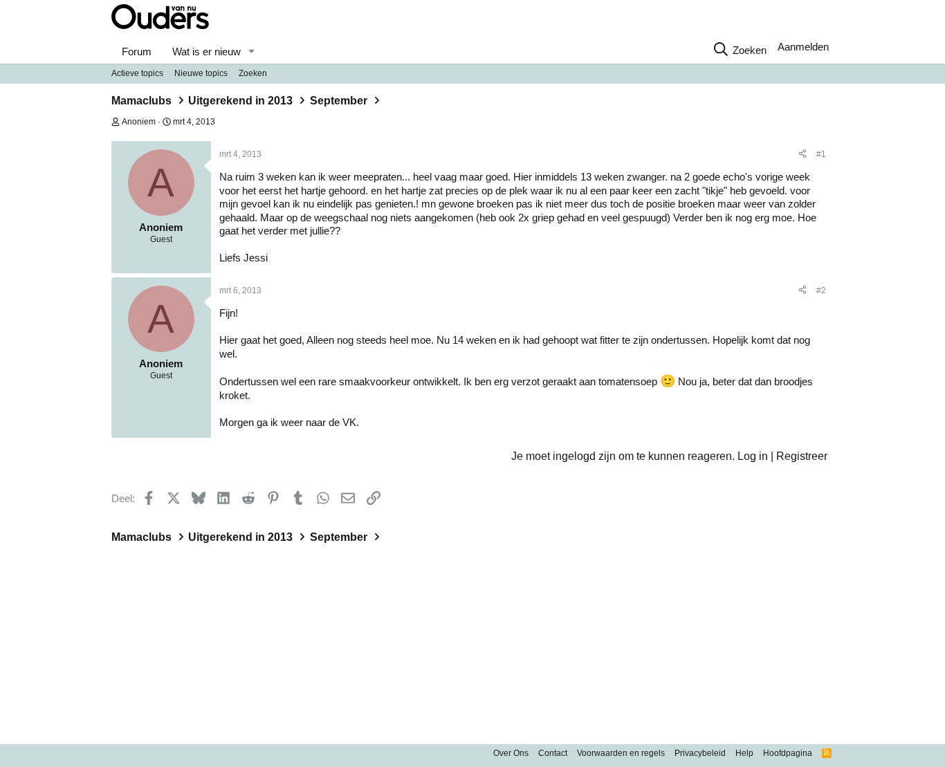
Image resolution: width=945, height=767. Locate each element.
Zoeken (253, 73)
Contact (552, 753)
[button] (251, 51)
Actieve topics (137, 73)
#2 (821, 290)
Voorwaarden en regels (621, 753)
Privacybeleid (700, 753)
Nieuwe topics (201, 73)
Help (744, 753)
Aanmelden (803, 47)
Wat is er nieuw (206, 51)
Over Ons (511, 753)
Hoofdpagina (787, 753)
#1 (821, 154)
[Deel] (802, 155)
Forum (137, 51)
